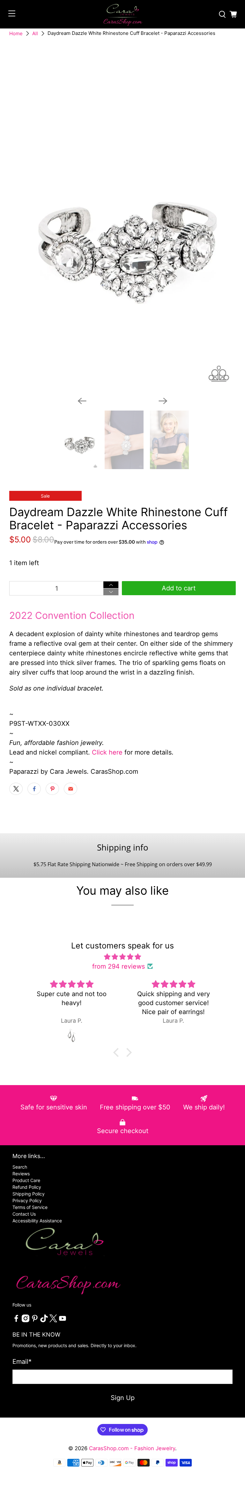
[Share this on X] (16, 789)
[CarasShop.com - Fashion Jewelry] (122, 14)
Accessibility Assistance (37, 1220)
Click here (107, 752)
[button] (117, 1052)
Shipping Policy (28, 1193)
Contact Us (24, 1214)
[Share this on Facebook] (34, 789)
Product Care (26, 1180)
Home (16, 33)
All (35, 33)
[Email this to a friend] (70, 789)
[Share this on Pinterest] (52, 789)
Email (22, 1361)
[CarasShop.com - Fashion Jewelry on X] (53, 1320)
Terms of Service (30, 1207)
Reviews (21, 1173)
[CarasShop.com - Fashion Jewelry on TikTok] (44, 1320)
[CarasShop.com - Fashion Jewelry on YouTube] (62, 1320)
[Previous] (82, 401)
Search (19, 1167)
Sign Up (123, 1398)
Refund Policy (26, 1187)
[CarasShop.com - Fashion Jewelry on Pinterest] (35, 1320)
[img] (123, 957)
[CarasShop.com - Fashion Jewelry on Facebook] (16, 1320)
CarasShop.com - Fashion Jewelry (132, 1448)
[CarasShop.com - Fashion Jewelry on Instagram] (25, 1320)
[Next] (163, 401)
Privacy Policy (27, 1200)
